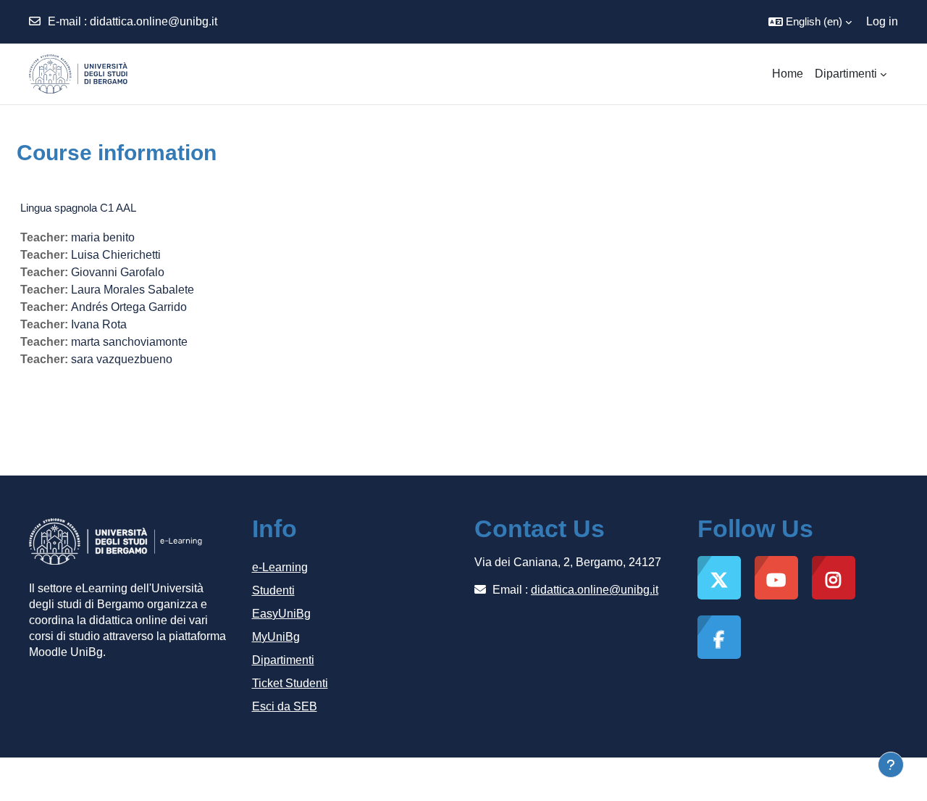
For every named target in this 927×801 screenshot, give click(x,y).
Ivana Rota (99, 324)
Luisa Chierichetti (116, 255)
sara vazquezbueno (121, 359)
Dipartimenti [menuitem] (846, 73)
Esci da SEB (284, 706)
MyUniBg (276, 637)
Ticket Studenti (290, 683)
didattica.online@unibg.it (153, 21)
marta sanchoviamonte (129, 342)
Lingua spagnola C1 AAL (78, 208)
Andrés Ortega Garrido (129, 307)
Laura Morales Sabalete (132, 289)
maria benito (103, 237)
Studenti (273, 590)
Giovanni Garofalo (117, 272)
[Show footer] (891, 765)
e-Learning (280, 567)
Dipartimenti (283, 660)
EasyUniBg (281, 613)
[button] (810, 21)
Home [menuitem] (787, 73)
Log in (882, 21)
